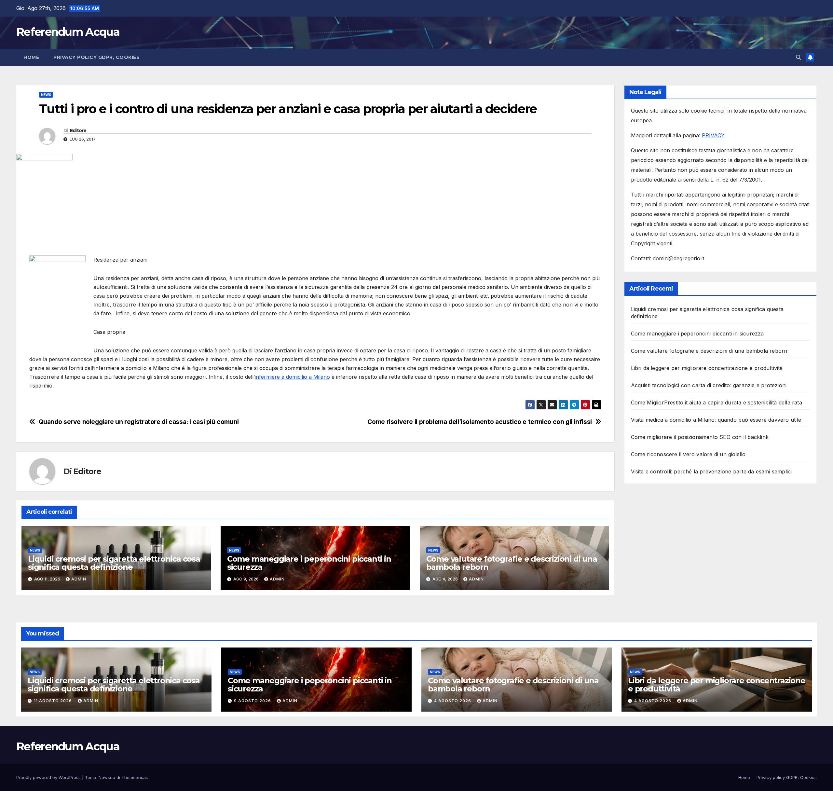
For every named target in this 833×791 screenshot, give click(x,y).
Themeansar (134, 777)
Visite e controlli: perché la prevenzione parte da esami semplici (711, 471)
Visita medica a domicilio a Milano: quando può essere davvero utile (716, 419)
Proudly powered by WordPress (49, 777)
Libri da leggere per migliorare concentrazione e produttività (707, 368)
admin (78, 579)
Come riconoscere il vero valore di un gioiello (688, 454)
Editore (78, 130)
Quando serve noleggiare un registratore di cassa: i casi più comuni (139, 422)
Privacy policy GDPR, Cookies (96, 57)
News (46, 95)
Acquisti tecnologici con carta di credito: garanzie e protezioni (709, 385)
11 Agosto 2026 (53, 700)
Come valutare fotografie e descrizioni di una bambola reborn (511, 563)
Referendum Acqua (67, 32)
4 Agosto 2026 (453, 700)
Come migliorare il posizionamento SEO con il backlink (700, 437)
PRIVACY (713, 135)
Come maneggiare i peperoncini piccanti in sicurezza (309, 563)
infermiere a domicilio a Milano (292, 377)
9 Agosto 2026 (253, 700)
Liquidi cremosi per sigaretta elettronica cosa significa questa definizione (114, 563)
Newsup (107, 777)
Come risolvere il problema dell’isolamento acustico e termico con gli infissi (479, 422)
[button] (798, 57)
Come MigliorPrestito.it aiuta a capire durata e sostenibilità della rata (716, 402)
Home (31, 57)
